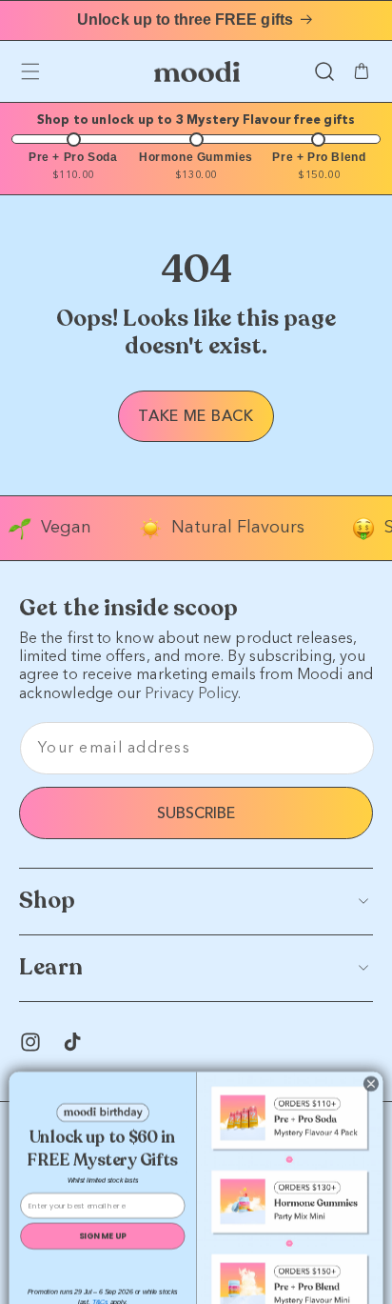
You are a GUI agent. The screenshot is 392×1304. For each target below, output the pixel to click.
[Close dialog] (371, 1052)
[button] (324, 71)
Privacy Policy (191, 693)
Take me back (195, 416)
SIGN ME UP (103, 1203)
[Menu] (30, 71)
